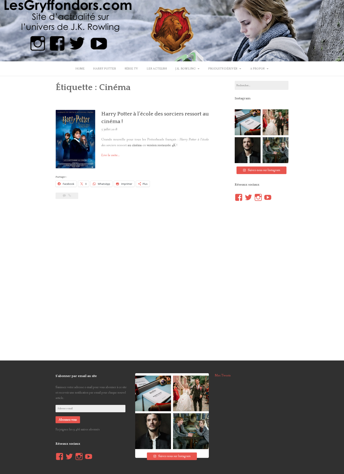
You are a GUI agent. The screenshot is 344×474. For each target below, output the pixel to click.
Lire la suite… (110, 155)
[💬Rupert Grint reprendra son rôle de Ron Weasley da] (248, 122)
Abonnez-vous (68, 420)
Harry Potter (104, 69)
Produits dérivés (222, 69)
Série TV (131, 69)
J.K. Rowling (185, 69)
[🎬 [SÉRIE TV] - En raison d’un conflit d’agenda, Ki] (248, 150)
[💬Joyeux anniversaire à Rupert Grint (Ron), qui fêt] (275, 150)
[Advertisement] (132, 216)
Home (80, 69)
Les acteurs (157, 69)
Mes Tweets (223, 375)
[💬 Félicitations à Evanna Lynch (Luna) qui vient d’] (275, 122)
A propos (257, 69)
